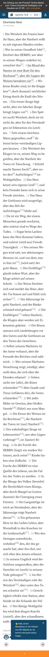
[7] (33, 137)
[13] (18, 261)
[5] (9, 90)
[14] (43, 267)
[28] (17, 542)
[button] (46, 5)
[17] (20, 314)
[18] (19, 386)
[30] (17, 584)
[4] (32, 79)
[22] (41, 423)
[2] (22, 64)
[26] (13, 516)
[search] (22, 15)
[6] (26, 111)
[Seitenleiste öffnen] (24, 653)
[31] (26, 589)
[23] (22, 433)
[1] (43, 48)
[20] (14, 407)
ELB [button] (36, 15)
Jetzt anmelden (32, 8)
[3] (16, 74)
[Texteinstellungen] (45, 15)
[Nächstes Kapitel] (42, 644)
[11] (36, 184)
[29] (24, 573)
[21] (22, 418)
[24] (17, 438)
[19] (19, 397)
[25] (29, 454)
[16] (33, 308)
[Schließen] (43, 623)
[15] (13, 298)
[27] (27, 532)
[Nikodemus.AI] (6, 637)
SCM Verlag (10, 26)
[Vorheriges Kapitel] (6, 644)
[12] (22, 209)
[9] (13, 173)
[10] (34, 173)
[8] (30, 168)
